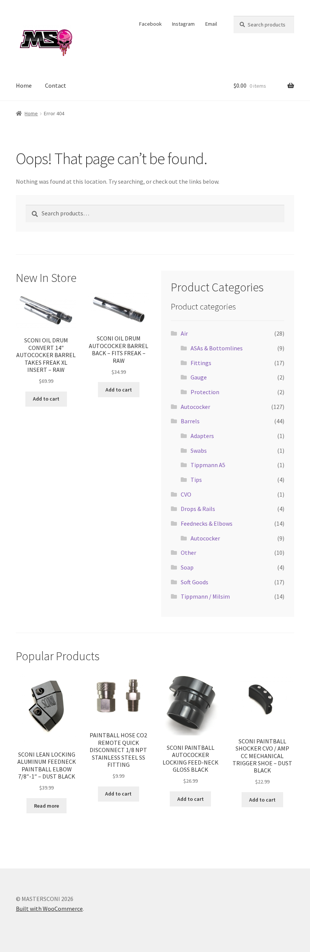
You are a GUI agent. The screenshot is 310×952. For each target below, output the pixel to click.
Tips (196, 479)
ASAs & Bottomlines (217, 348)
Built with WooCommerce (49, 908)
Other (188, 552)
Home (24, 85)
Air (184, 333)
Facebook (150, 23)
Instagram (183, 23)
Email (211, 23)
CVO (186, 494)
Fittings (201, 363)
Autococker (195, 406)
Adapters (202, 436)
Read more (46, 805)
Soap (187, 567)
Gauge (199, 377)
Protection (205, 392)
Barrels (190, 421)
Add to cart (46, 398)
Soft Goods (194, 582)
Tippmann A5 (208, 465)
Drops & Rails (198, 508)
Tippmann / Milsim (205, 596)
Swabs (199, 450)
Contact (55, 85)
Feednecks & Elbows (206, 523)
